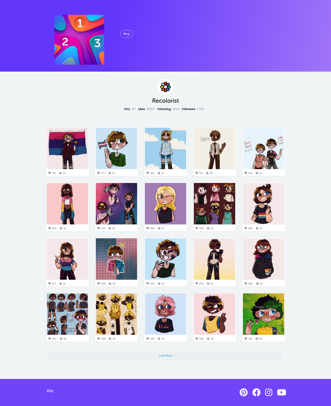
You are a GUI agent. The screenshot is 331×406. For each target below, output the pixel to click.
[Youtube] (281, 392)
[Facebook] (256, 392)
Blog (127, 34)
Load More (165, 355)
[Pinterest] (244, 392)
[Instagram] (268, 392)
